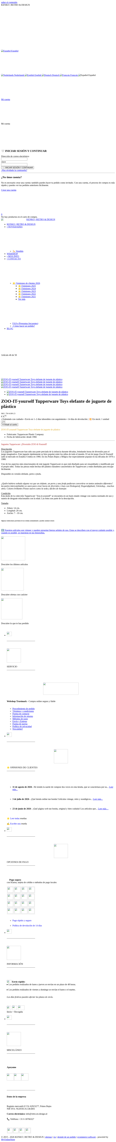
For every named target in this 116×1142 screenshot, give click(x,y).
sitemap (48, 1137)
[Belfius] (31, 906)
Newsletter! (17, 729)
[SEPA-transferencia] (31, 899)
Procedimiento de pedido (23, 708)
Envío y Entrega (19, 721)
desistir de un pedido (66, 1137)
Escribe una (15, 823)
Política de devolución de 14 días (27, 925)
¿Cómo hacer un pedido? (23, 326)
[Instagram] (22, 1130)
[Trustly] (31, 913)
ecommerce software (86, 1137)
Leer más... (98, 799)
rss (54, 1137)
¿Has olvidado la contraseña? (14, 170)
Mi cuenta (5, 99)
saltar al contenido (9, 2)
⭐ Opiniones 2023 (27, 291)
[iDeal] (10, 913)
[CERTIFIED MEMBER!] (61, 694)
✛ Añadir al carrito (9, 425)
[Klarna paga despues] (17, 899)
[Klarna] (10, 899)
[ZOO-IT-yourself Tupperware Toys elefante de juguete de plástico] (31, 379)
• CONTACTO (14, 259)
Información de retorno (22, 716)
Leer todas (15, 818)
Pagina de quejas (19, 724)
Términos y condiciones (23, 711)
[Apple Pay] (10, 906)
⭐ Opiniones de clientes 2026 (26, 283)
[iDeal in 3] (17, 913)
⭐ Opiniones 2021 (27, 296)
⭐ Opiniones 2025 (27, 286)
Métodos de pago (20, 719)
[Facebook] (16, 1130)
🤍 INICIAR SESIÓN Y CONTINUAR (17, 168)
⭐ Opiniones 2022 (27, 294)
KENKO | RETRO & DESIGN (21, 224)
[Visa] (17, 892)
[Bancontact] (17, 906)
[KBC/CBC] (24, 906)
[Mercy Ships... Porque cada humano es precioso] (10, 1077)
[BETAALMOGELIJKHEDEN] (61, 857)
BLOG (10, 328)
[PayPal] (10, 892)
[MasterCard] (24, 892)
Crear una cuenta (8, 190)
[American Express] (31, 892)
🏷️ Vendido (17, 251)
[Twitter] (10, 1130)
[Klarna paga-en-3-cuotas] (24, 899)
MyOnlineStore (8, 1139)
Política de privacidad (22, 726)
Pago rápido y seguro (21, 920)
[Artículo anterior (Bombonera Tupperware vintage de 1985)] (58, 343)
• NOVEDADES (14, 227)
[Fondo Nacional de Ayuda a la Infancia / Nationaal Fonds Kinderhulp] (24, 1077)
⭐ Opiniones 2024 (27, 288)
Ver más (21, 299)
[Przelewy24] (24, 913)
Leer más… (103, 808)
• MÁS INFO (13, 256)
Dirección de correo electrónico (15, 156)
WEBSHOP (12, 254)
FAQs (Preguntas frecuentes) (25, 323)
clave (3, 162)
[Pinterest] (28, 1130)
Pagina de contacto (20, 713)
